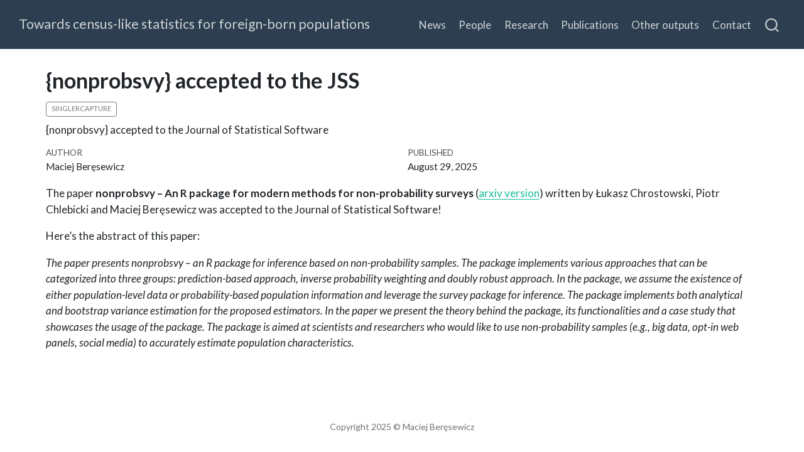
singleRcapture (81, 108)
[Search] (772, 24)
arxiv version (509, 193)
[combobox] (772, 24)
